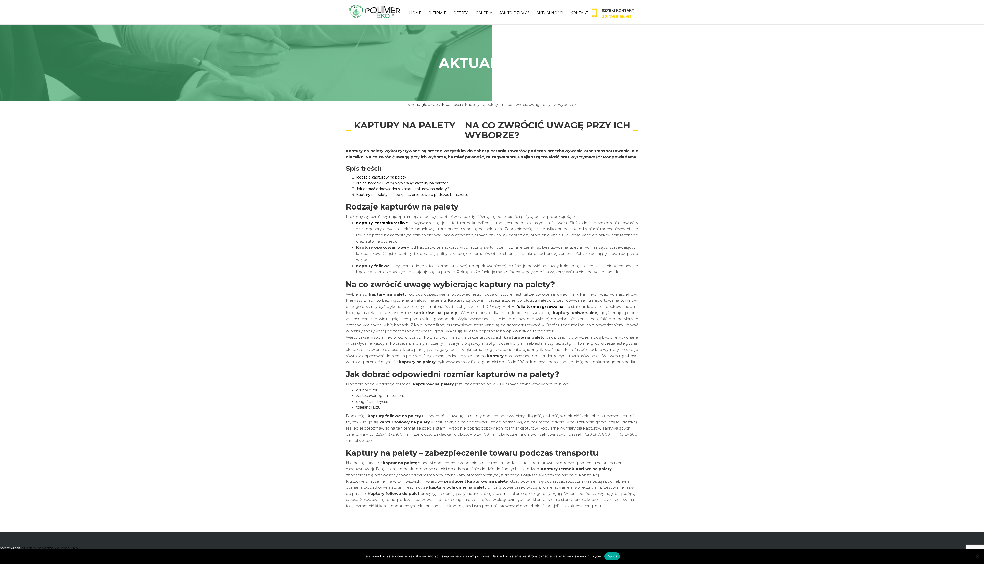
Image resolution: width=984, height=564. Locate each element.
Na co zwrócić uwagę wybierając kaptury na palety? (402, 183)
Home (415, 13)
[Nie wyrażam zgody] (977, 556)
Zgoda (612, 556)
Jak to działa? (514, 13)
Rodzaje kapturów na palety (381, 177)
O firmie (437, 13)
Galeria (484, 13)
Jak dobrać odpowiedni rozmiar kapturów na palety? (402, 188)
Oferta (461, 13)
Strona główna (421, 104)
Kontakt (579, 13)
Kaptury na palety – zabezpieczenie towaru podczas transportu (412, 194)
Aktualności (549, 13)
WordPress (10, 548)
